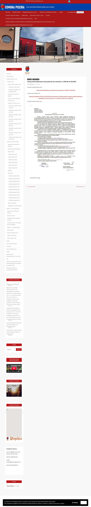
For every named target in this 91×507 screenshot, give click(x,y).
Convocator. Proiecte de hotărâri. (13, 95)
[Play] (8, 371)
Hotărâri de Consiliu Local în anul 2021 (15, 129)
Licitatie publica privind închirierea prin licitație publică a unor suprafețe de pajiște (14, 324)
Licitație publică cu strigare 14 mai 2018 (13, 219)
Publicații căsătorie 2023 (14, 181)
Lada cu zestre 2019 (11, 235)
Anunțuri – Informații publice (48, 12)
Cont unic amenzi (11, 215)
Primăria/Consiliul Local (30, 12)
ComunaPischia (30, 84)
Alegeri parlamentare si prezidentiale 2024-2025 (19, 25)
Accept (83, 502)
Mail (36, 18)
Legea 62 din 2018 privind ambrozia (13, 212)
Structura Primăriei (12, 203)
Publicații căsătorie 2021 (14, 186)
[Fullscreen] (20, 371)
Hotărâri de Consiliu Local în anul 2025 (15, 111)
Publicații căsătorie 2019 (14, 192)
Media (61, 12)
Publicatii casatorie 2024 (14, 178)
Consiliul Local (36, 79)
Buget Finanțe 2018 (13, 162)
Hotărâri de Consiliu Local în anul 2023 (15, 120)
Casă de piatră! (31, 186)
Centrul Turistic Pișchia (12, 15)
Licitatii (48, 15)
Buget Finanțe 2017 (13, 165)
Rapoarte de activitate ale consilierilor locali (14, 90)
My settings (75, 502)
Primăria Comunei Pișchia (13, 141)
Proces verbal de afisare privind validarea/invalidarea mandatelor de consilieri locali (30, 21)
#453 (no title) (10, 230)
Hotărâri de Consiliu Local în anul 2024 (15, 115)
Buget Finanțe (11, 151)
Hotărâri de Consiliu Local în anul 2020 (15, 133)
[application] (14, 368)
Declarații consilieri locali (14, 87)
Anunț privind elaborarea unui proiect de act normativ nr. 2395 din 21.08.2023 (55, 90)
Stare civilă (10, 173)
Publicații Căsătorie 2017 (14, 197)
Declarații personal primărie (14, 149)
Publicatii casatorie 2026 (14, 175)
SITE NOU (8, 12)
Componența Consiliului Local (14, 84)
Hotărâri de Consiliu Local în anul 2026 (15, 106)
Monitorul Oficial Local (37, 15)
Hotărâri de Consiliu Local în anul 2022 (15, 124)
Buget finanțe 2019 (13, 159)
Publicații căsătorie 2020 (14, 189)
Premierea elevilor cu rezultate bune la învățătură (14, 223)
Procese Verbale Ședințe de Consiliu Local (14, 99)
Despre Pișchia (16, 12)
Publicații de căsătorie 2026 (12, 284)
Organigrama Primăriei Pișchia (15, 205)
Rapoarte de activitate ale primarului (13, 145)
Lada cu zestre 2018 (11, 238)
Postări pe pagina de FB (12, 232)
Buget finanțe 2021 (13, 154)
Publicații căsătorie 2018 (14, 195)
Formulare (24, 15)
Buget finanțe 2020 (13, 157)
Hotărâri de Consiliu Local (13, 103)
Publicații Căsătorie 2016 (14, 200)
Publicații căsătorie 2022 (14, 184)
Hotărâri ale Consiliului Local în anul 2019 (15, 138)
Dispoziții (10, 170)
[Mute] (18, 371)
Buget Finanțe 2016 (13, 167)
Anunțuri (29, 79)
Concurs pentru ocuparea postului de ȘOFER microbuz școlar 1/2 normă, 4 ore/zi (14, 332)
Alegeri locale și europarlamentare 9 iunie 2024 (19, 18)
